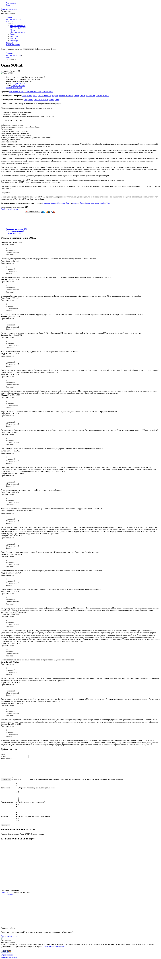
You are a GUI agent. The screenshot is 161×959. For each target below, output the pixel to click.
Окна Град (5, 892)
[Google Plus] (54, 211)
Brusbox (69, 96)
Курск (8, 57)
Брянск (53, 203)
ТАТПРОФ (90, 96)
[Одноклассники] (47, 211)
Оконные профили (17, 26)
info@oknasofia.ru (19, 84)
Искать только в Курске (46, 49)
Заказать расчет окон (14, 88)
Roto (25, 100)
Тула (108, 203)
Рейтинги (9, 43)
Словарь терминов (17, 32)
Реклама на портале (9, 9)
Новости (9, 21)
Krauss (76, 96)
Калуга (68, 203)
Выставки (14, 36)
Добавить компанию (9, 936)
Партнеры (14, 40)
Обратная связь (7, 955)
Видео (12, 34)
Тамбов (103, 203)
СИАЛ (106, 96)
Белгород (46, 203)
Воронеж (61, 203)
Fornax (51, 100)
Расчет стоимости (13, 45)
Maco (30, 100)
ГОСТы (13, 38)
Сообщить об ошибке (9, 209)
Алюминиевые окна (33, 92)
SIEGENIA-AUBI (41, 100)
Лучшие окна (8, 895)
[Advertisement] (44, 221)
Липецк (75, 203)
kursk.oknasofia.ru (18, 86)
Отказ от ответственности (53, 946)
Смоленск (95, 203)
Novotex (62, 96)
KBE (35, 96)
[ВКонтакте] (42, 211)
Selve (57, 100)
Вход (8, 5)
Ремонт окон (47, 92)
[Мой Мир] (49, 211)
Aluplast (55, 96)
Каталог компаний (13, 19)
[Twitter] (44, 211)
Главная (9, 17)
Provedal (47, 96)
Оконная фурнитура (18, 28)
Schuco (40, 96)
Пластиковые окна (16, 92)
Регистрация (11, 3)
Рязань (87, 203)
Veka (24, 96)
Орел (81, 203)
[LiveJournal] (52, 211)
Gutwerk (99, 96)
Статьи (13, 30)
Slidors (82, 96)
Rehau (29, 96)
